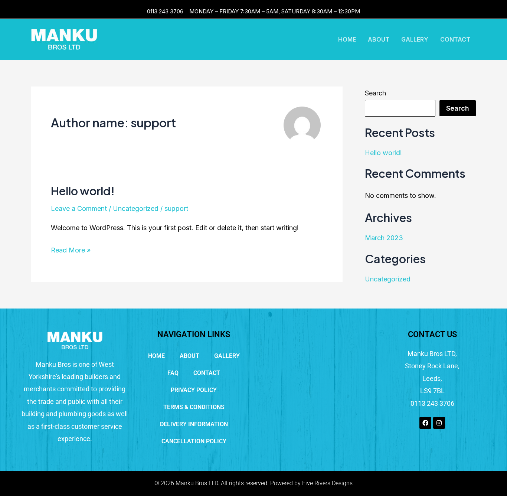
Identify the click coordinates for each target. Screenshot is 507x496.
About (378, 39)
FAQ (173, 372)
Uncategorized (135, 208)
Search (375, 93)
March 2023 (384, 238)
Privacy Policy (194, 390)
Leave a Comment (79, 208)
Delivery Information (194, 424)
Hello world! (83, 191)
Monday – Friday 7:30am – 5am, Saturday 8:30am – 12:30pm (274, 11)
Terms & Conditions (194, 407)
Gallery (414, 39)
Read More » (71, 249)
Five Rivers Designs (327, 483)
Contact (455, 39)
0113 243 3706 (165, 11)
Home (347, 39)
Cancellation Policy (193, 441)
